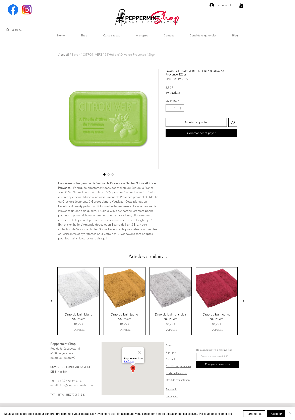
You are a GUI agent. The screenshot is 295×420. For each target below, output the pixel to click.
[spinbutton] (174, 108)
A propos (171, 352)
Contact (170, 359)
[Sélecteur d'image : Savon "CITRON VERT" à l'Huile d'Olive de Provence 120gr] (104, 174)
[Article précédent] (51, 301)
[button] (241, 5)
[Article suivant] (243, 301)
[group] (147, 301)
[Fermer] (290, 413)
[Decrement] (168, 108)
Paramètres (254, 414)
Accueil (63, 54)
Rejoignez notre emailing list (214, 349)
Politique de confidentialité (215, 414)
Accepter (276, 414)
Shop (169, 345)
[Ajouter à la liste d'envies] (232, 122)
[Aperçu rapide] (78, 288)
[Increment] (180, 108)
